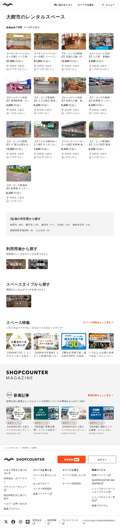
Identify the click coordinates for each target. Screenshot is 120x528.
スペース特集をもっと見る (97, 322)
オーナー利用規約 (71, 483)
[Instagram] (20, 522)
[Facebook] (13, 522)
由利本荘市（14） (82, 224)
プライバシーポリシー (15, 486)
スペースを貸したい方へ (74, 476)
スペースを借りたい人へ (44, 476)
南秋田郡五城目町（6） (22, 230)
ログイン (102, 459)
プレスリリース (70, 520)
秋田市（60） (17, 224)
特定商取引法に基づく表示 (15, 496)
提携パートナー (41, 493)
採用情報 (51, 520)
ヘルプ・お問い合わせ (15, 503)
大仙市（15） (64, 224)
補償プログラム (12, 508)
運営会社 (37, 520)
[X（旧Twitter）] (6, 522)
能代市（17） (48, 224)
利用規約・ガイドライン (15, 480)
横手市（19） (33, 224)
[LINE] (27, 522)
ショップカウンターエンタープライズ (103, 490)
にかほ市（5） (43, 230)
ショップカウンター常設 (103, 498)
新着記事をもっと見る (99, 395)
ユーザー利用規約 (42, 488)
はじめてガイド (41, 483)
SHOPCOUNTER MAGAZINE (103, 481)
